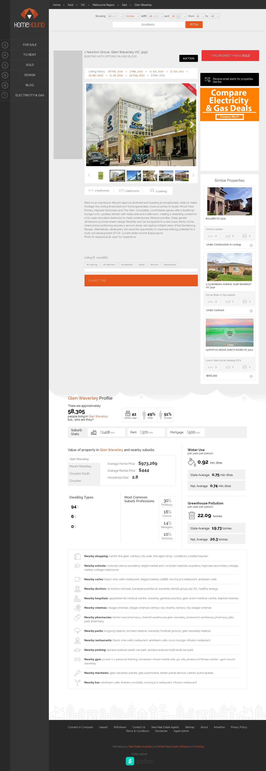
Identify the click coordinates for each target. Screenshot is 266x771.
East (124, 4)
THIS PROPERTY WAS (230, 55)
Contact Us (138, 727)
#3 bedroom (127, 264)
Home (56, 4)
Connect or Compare (80, 727)
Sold (70, 4)
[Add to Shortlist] (251, 245)
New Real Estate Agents (165, 727)
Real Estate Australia (140, 746)
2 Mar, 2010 (136, 71)
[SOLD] (5, 65)
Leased (103, 727)
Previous (89, 178)
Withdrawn (120, 727)
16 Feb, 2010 (115, 71)
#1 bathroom (109, 264)
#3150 (142, 264)
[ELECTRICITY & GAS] (5, 95)
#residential (170, 264)
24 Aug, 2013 (137, 75)
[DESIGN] (5, 75)
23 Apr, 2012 (96, 75)
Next (194, 178)
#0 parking (92, 264)
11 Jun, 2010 (156, 71)
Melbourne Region (104, 4)
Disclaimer (161, 731)
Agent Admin (181, 731)
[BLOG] (5, 85)
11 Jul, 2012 (116, 75)
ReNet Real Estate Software (173, 746)
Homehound (5, 20)
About (204, 727)
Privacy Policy (239, 727)
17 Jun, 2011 (177, 71)
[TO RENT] (5, 55)
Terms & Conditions (137, 731)
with (143, 16)
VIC (83, 4)
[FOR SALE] (5, 45)
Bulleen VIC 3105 (216, 218)
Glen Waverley (143, 4)
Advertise (219, 727)
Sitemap (190, 727)
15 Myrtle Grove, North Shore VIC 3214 (229, 349)
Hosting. (199, 746)
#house (154, 264)
